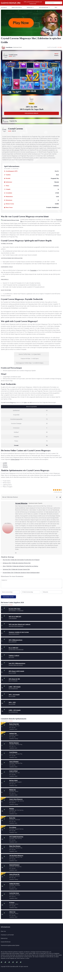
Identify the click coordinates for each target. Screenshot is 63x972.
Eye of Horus (12, 827)
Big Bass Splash (13, 780)
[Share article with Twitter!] (60, 497)
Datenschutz (4, 938)
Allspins (5, 465)
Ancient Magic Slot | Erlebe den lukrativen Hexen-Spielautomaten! (21, 572)
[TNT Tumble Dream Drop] (5, 839)
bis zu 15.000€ (16, 672)
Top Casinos (4, 7)
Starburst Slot (13, 733)
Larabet (5, 463)
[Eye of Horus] (5, 830)
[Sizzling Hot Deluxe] (5, 886)
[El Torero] (5, 905)
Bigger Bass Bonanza (14, 846)
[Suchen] (61, 2)
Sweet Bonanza (13, 752)
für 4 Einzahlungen (15, 687)
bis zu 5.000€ (14, 695)
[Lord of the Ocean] (5, 895)
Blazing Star (12, 789)
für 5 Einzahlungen (15, 711)
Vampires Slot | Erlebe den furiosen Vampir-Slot (16, 569)
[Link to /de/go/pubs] (31, 23)
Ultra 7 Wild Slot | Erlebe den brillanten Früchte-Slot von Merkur (20, 566)
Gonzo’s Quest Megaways (16, 799)
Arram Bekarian (9, 47)
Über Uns (3, 931)
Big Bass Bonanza (14, 742)
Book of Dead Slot (14, 724)
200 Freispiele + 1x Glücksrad (16, 609)
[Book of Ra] (5, 820)
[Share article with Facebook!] (57, 497)
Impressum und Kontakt (7, 935)
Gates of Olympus (14, 761)
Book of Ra (12, 818)
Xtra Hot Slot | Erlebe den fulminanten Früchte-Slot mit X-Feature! (21, 559)
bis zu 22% (14, 656)
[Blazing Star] (5, 792)
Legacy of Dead (13, 771)
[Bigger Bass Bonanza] (5, 848)
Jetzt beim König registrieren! (19, 625)
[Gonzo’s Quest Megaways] (5, 801)
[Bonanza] (5, 811)
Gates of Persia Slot (14, 874)
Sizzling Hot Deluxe (14, 883)
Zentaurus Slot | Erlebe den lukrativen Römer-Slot (17, 563)
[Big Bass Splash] (5, 783)
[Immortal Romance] (5, 867)
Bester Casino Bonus (17, 7)
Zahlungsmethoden (43, 7)
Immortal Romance (14, 865)
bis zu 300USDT (15, 640)
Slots (56, 7)
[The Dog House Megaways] (5, 858)
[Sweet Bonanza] (5, 754)
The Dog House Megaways (16, 855)
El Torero (11, 902)
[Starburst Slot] (5, 736)
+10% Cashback (15, 617)
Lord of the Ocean (14, 893)
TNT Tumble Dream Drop (16, 836)
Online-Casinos (15, 459)
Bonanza (11, 808)
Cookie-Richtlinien (6, 942)
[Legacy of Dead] (5, 773)
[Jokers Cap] (5, 914)
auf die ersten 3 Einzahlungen (16, 648)
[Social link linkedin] (15, 553)
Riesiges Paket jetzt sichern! (17, 664)
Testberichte (30, 7)
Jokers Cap (12, 911)
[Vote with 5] (61, 490)
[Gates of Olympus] (5, 764)
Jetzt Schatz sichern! (19, 633)
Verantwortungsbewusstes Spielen (10, 945)
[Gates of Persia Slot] (5, 876)
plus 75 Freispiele (14, 679)
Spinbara (5, 467)
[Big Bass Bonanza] (5, 745)
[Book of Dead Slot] (5, 726)
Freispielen (33, 270)
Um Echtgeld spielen (31, 113)
